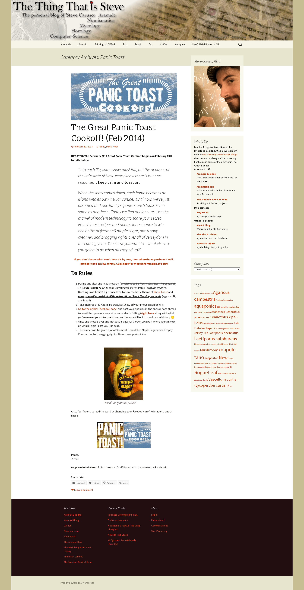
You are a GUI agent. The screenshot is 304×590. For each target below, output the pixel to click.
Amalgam (180, 44)
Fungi (138, 44)
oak (231, 358)
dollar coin (229, 324)
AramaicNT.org (205, 186)
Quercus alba (199, 367)
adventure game (206, 293)
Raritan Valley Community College (219, 154)
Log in (154, 514)
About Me (66, 44)
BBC (218, 307)
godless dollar (228, 328)
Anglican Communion (224, 300)
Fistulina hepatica (205, 328)
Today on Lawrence (118, 520)
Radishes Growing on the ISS (123, 514)
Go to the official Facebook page (97, 309)
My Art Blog (203, 225)
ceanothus (218, 312)
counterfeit (220, 324)
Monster (225, 344)
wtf (230, 386)
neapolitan (211, 358)
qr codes (233, 363)
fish (236, 323)
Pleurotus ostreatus (202, 363)
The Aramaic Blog (73, 542)
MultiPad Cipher (206, 243)
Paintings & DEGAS (105, 44)
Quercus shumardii (224, 367)
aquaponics (205, 306)
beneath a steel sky (228, 307)
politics (227, 363)
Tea (150, 44)
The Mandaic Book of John (212, 199)
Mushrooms (210, 350)
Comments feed (159, 525)
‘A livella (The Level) (118, 534)
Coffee (163, 44)
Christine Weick (209, 324)
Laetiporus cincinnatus (223, 333)
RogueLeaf (203, 212)
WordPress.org (159, 531)
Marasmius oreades (202, 344)
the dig (205, 380)
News (224, 357)
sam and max (223, 374)
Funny (102, 146)
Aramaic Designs (206, 173)
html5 (237, 328)
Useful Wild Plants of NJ (205, 44)
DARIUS (68, 525)
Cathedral (207, 312)
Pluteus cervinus (217, 363)
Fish (125, 44)
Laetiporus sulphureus (215, 339)
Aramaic (83, 44)
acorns (196, 293)
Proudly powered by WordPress (77, 582)
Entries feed (157, 520)
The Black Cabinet (207, 234)
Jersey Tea (201, 333)
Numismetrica (71, 531)
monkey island (216, 344)
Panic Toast (112, 146)
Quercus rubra (210, 367)
